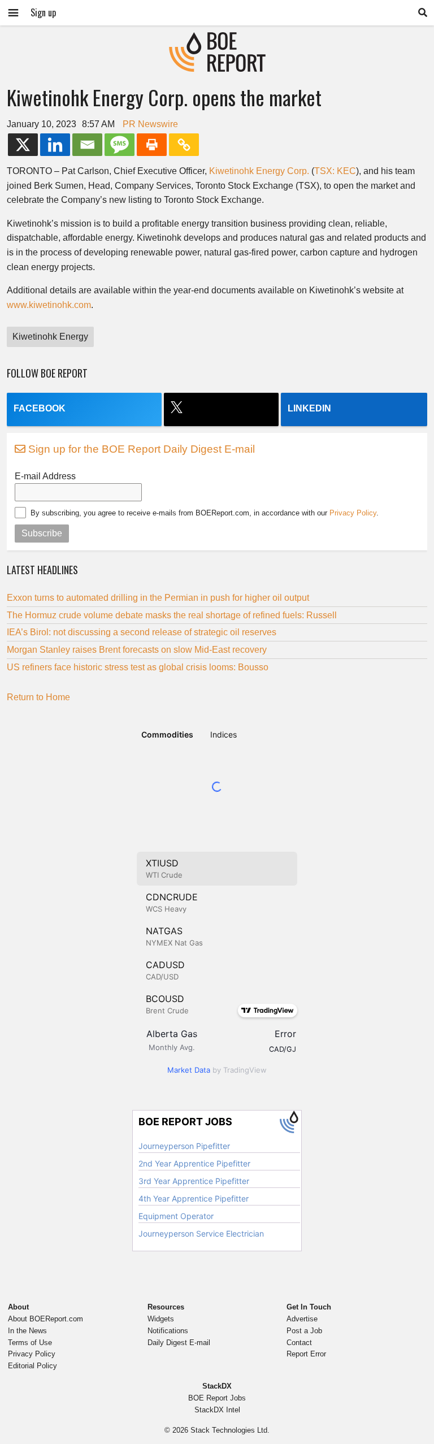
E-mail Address (45, 476)
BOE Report (217, 39)
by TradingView (217, 1069)
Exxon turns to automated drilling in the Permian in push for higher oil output (158, 597)
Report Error (306, 1354)
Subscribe (41, 533)
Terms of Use (30, 1342)
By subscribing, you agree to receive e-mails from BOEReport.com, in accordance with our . (205, 513)
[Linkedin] (55, 144)
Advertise (302, 1319)
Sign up (43, 12)
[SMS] (119, 144)
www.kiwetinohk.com (49, 305)
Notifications (167, 1330)
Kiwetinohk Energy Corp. (259, 171)
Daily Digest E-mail (178, 1342)
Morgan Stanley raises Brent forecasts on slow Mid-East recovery (137, 649)
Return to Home (38, 697)
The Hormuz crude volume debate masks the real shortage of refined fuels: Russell (172, 615)
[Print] (152, 144)
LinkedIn (309, 408)
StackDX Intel (217, 1410)
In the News (27, 1330)
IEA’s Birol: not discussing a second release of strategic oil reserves (141, 632)
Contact (299, 1342)
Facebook (40, 408)
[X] (23, 144)
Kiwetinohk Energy (50, 336)
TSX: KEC (335, 171)
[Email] (87, 144)
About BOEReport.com (45, 1319)
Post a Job (304, 1330)
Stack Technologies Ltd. (230, 1430)
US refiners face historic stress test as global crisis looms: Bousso (137, 667)
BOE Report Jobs (217, 1398)
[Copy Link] (184, 144)
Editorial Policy (32, 1365)
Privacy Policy (352, 513)
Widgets (160, 1319)
